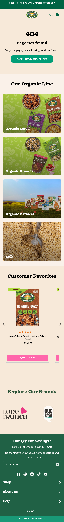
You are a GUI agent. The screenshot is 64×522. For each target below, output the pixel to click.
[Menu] (6, 14)
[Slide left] (3, 324)
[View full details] (27, 307)
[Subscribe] (57, 464)
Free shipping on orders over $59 (32, 3)
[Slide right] (60, 324)
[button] (51, 14)
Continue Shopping (32, 59)
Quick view (27, 358)
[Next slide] (60, 4)
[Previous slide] (3, 4)
